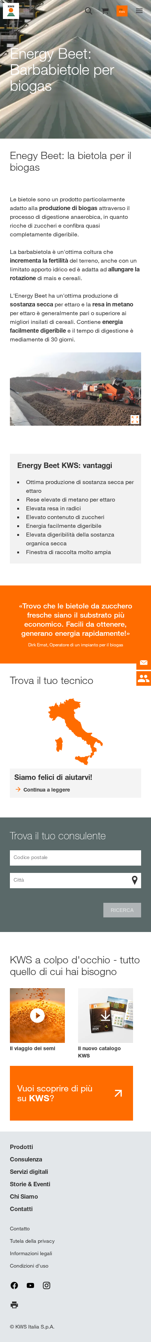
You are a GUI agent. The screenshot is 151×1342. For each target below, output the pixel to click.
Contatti (21, 1209)
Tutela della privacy (32, 1241)
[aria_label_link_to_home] (11, 10)
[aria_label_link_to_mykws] (122, 10)
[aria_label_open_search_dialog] (88, 11)
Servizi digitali (29, 1171)
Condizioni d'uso (29, 1265)
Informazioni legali (31, 1253)
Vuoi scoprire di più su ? (54, 1093)
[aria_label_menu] (139, 11)
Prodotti (21, 1146)
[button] (37, 1020)
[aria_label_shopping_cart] (104, 10)
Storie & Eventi (30, 1184)
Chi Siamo (24, 1196)
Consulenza (26, 1159)
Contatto (20, 1228)
